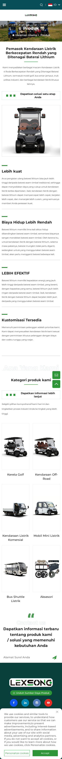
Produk (45, 35)
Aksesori (46, 597)
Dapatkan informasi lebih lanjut (38, 395)
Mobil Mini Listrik (46, 535)
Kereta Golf (15, 474)
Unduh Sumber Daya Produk (32, 693)
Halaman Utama (26, 35)
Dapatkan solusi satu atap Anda (37, 95)
